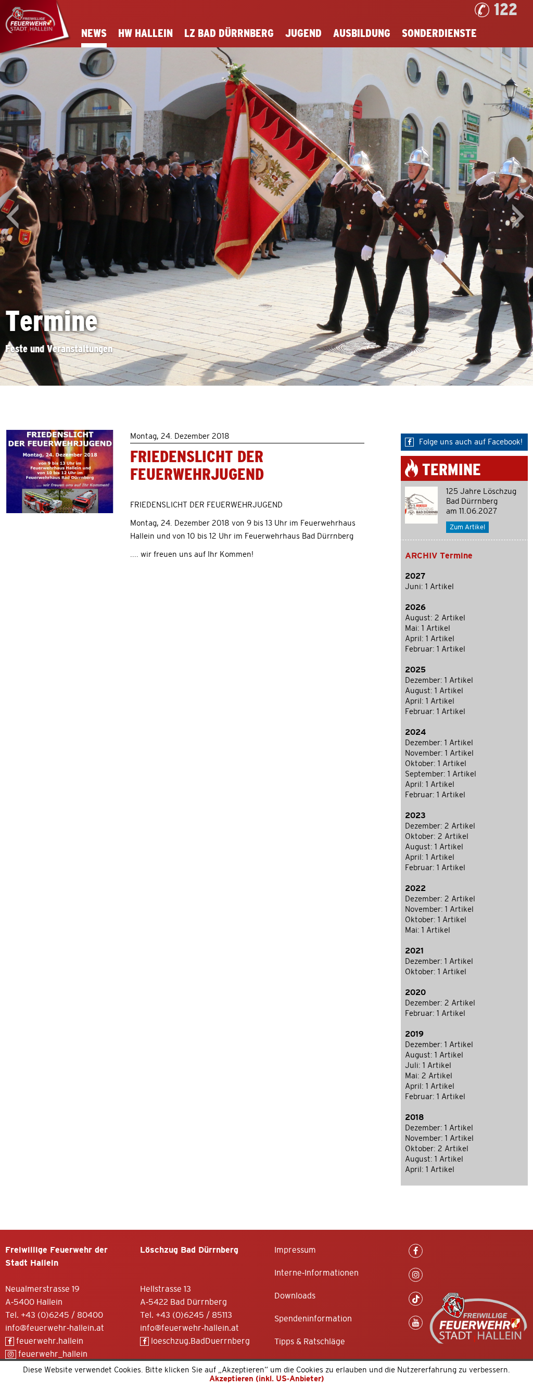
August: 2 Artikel (435, 618)
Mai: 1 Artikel (427, 628)
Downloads (294, 1296)
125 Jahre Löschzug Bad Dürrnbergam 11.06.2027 (481, 501)
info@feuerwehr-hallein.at (54, 1328)
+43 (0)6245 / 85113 (194, 1315)
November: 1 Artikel (439, 753)
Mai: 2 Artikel (428, 1076)
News (94, 33)
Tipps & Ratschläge (309, 1342)
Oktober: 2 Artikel (436, 837)
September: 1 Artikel (440, 774)
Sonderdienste (439, 33)
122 (505, 10)
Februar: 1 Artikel (435, 649)
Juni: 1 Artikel (429, 587)
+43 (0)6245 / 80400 (62, 1315)
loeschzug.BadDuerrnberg (199, 1341)
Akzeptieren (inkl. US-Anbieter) (266, 1379)
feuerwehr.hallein (48, 1341)
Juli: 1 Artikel (428, 1065)
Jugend (303, 33)
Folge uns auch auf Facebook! (471, 442)
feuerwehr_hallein (51, 1354)
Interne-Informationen (316, 1273)
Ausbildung (361, 33)
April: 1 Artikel (429, 639)
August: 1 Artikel (434, 691)
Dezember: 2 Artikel (440, 826)
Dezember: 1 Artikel (439, 680)
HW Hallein (145, 33)
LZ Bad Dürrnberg (229, 33)
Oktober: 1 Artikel (435, 764)
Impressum (295, 1250)
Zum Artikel (467, 527)
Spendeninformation (313, 1319)
